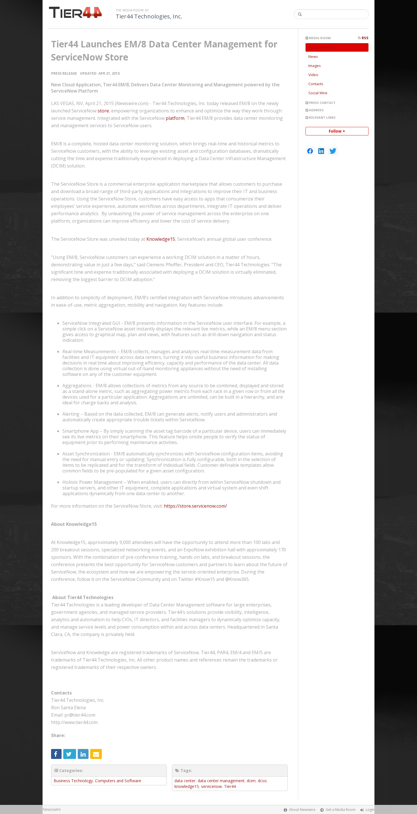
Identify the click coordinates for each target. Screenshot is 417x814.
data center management (221, 780)
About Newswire (302, 809)
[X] (333, 151)
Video (313, 74)
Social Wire (317, 92)
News (313, 56)
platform (162, 118)
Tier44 (230, 786)
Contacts (315, 83)
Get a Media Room (340, 809)
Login (370, 809)
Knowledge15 (160, 239)
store (90, 111)
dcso (262, 780)
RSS (364, 38)
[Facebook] (310, 151)
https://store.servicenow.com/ (195, 506)
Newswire (52, 809)
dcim (251, 780)
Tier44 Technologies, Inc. (149, 16)
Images (314, 65)
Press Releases (321, 47)
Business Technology (73, 780)
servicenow (211, 786)
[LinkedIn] (321, 151)
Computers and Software (118, 780)
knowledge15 (186, 786)
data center (184, 780)
